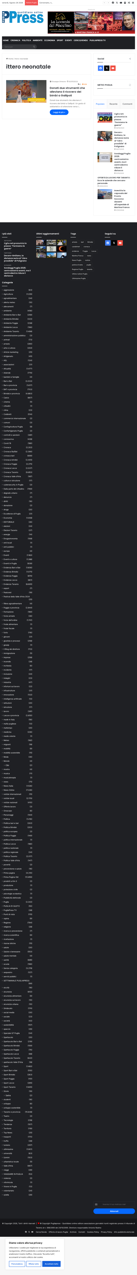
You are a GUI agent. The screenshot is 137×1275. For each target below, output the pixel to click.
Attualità (7, 369)
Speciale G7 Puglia (12, 1033)
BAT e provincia (10, 389)
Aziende (7, 373)
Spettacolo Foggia (11, 1050)
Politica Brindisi (10, 827)
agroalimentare (10, 298)
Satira (8, 1095)
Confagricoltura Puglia (13, 427)
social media (9, 1012)
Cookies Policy (93, 1232)
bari (82, 242)
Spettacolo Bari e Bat (13, 1041)
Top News (8, 1133)
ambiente (8, 311)
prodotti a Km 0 (10, 881)
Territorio (7, 1128)
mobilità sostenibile (12, 753)
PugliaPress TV (98, 40)
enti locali (8, 543)
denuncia (8, 497)
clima (6, 410)
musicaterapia (10, 778)
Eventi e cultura (10, 559)
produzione (8, 885)
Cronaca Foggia (10, 464)
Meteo (6, 740)
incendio (7, 661)
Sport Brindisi (9, 1075)
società (7, 1021)
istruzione (8, 707)
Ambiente (38, 40)
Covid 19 (7, 443)
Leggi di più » (59, 112)
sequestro (8, 972)
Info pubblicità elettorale (124, 1232)
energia (7, 534)
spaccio (7, 1029)
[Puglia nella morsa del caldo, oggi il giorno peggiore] (61, 255)
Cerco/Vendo (81, 40)
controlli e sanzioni (12, 435)
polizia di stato (77, 265)
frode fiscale (9, 628)
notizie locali (9, 798)
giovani (7, 637)
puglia (89, 265)
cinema (7, 402)
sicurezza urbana (11, 1004)
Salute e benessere (12, 952)
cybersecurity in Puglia (13, 485)
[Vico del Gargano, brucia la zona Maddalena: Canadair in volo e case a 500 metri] (51, 255)
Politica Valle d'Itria (12, 860)
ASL (5, 360)
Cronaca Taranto (11, 472)
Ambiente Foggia (11, 323)
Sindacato (8, 1008)
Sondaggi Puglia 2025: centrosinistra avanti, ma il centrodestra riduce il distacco (122, 162)
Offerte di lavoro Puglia (58, 1232)
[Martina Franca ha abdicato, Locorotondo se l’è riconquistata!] (41, 242)
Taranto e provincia (12, 1112)
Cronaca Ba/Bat (10, 451)
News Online (9, 790)
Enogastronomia (11, 539)
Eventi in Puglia (10, 563)
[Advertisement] (68, 1255)
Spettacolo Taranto (12, 1058)
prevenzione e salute (13, 869)
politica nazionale (11, 848)
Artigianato (8, 356)
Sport (60, 40)
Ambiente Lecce (11, 327)
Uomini (6, 1157)
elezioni (7, 526)
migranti (7, 744)
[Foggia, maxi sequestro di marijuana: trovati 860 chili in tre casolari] (51, 242)
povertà (7, 865)
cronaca (87, 247)
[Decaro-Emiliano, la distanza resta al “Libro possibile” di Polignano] (105, 136)
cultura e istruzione (12, 480)
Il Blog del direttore (12, 649)
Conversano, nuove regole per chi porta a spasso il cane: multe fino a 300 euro (72, 3)
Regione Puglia (77, 269)
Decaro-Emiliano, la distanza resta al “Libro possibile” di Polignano (121, 139)
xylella (6, 1195)
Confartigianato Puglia (13, 431)
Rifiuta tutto (34, 1264)
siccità (6, 988)
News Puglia (76, 260)
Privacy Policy (106, 1232)
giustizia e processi (12, 641)
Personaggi (8, 815)
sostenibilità (9, 1025)
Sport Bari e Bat (10, 1070)
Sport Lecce (9, 1083)
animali (7, 340)
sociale (7, 1017)
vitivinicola (8, 1182)
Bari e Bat (8, 381)
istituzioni (8, 703)
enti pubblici (9, 547)
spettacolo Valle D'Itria (13, 1062)
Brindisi (90, 242)
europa (7, 551)
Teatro (6, 1116)
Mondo (6, 761)
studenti (7, 1099)
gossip (6, 645)
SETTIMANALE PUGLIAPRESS (16, 981)
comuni (7, 422)
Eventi (68, 40)
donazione (8, 505)
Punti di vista (9, 914)
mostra (7, 769)
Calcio (6, 398)
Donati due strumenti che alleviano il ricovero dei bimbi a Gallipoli (67, 91)
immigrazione (9, 653)
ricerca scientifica (11, 935)
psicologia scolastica (12, 894)
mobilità (7, 749)
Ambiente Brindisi (11, 319)
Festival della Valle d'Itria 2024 (17, 597)
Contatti (81, 1232)
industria (7, 682)
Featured (7, 592)
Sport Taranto (10, 1087)
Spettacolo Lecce (11, 1054)
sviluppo (7, 1104)
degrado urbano (10, 493)
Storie (6, 1091)
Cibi (7, 765)
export (6, 588)
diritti (6, 501)
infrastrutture (9, 690)
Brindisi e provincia (12, 393)
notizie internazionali (12, 794)
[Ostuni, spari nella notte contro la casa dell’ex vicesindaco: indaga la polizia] (41, 255)
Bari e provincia (10, 385)
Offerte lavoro (10, 807)
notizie (87, 260)
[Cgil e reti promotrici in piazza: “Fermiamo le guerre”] (105, 118)
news (6, 782)
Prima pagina (9, 873)
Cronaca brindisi (11, 460)
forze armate (9, 616)
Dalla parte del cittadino (14, 489)
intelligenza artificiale (13, 699)
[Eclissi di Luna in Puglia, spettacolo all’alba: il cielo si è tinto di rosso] (61, 248)
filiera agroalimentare (13, 603)
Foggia (85, 251)
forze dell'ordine (10, 620)
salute (6, 947)
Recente (113, 104)
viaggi (6, 1170)
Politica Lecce (10, 844)
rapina (6, 918)
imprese (7, 657)
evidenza (75, 251)
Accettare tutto (51, 1264)
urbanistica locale (11, 1162)
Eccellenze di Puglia (12, 514)
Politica (26, 40)
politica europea (10, 831)
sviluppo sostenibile (12, 1108)
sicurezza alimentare (12, 996)
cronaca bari (9, 456)
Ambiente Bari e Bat (12, 315)
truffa (6, 1141)
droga (6, 510)
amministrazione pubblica (14, 335)
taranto (89, 269)
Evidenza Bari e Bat (12, 568)
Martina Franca (77, 256)
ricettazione (9, 939)
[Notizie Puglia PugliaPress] (23, 17)
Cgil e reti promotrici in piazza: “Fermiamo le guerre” (120, 119)
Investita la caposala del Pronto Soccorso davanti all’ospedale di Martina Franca (122, 199)
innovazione (9, 695)
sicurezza (8, 992)
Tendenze (8, 1124)
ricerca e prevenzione (13, 931)
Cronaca (15, 40)
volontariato (9, 1191)
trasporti (7, 1137)
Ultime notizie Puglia (79, 274)
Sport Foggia (9, 1079)
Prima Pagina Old (11, 877)
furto (6, 632)
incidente (8, 670)
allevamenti (9, 306)
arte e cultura (9, 348)
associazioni (9, 364)
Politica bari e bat (11, 823)
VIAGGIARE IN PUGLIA (13, 1174)
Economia (49, 40)
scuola (6, 964)
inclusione (8, 674)
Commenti (127, 104)
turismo (7, 1145)
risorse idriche (10, 943)
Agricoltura (8, 294)
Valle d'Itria (8, 1166)
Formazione (9, 612)
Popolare (100, 104)
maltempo (8, 728)
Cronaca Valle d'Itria (12, 476)
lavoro (6, 711)
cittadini (7, 406)
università (8, 1153)
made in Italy (9, 720)
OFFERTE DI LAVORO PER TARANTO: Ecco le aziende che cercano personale (114, 180)
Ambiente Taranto (11, 331)
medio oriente (9, 736)
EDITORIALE (9, 522)
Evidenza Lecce (10, 580)
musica (7, 773)
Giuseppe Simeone (59, 81)
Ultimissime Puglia (79, 278)
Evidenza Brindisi (11, 572)
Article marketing (11, 352)
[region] (34, 1254)
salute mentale (10, 956)
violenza (7, 1178)
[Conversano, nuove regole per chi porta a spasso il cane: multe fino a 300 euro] (51, 248)
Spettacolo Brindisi (12, 1046)
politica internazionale (13, 840)
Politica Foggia (10, 836)
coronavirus (9, 439)
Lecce (94, 251)
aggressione (9, 290)
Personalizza (17, 1264)
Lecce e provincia (11, 715)
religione (7, 927)
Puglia (6, 902)
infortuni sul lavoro (12, 686)
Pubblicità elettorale (12, 898)
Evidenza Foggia (11, 576)
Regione (7, 923)
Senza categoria (11, 968)
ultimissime (8, 1149)
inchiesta (7, 666)
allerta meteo (9, 302)
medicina (7, 732)
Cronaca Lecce (10, 468)
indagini (7, 678)
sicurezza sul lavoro (12, 1000)
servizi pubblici (10, 976)
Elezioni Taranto (10, 530)
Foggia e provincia (11, 608)
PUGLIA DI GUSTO (12, 906)
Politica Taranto (10, 856)
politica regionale (11, 852)
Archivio (73, 1232)
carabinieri (76, 247)
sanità (6, 960)
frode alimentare (11, 624)
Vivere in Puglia (10, 1186)
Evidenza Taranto (11, 584)
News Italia (8, 786)
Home (6, 40)
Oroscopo (8, 811)
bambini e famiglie (11, 377)
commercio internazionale (15, 418)
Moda (6, 757)
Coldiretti (7, 414)
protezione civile (11, 889)
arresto (7, 344)
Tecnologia (8, 1120)
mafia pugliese (10, 724)
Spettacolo (8, 1037)
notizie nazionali (10, 802)
